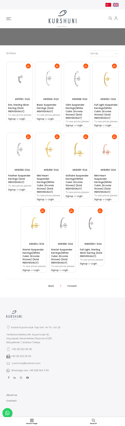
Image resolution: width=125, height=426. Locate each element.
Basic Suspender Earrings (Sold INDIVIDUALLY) (46, 108)
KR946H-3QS (108, 170)
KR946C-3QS (108, 99)
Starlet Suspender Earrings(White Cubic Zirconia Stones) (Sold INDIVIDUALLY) (33, 256)
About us (11, 395)
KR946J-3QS (36, 244)
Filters (12, 53)
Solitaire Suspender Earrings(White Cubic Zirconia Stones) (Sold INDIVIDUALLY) (77, 182)
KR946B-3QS (79, 99)
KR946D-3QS (22, 170)
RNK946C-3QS (93, 244)
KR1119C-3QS (22, 99)
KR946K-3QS (65, 244)
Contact (11, 400)
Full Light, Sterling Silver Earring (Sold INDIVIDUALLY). (91, 253)
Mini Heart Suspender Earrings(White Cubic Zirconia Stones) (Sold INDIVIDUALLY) (45, 184)
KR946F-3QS (80, 170)
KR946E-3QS (51, 170)
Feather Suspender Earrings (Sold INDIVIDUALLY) (19, 179)
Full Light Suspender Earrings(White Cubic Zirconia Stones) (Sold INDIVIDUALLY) (106, 111)
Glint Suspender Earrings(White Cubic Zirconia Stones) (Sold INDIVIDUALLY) (75, 111)
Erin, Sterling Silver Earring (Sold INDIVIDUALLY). (18, 108)
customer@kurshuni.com (26, 363)
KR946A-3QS (51, 99)
